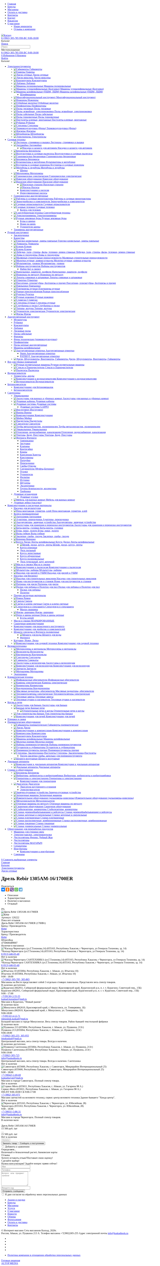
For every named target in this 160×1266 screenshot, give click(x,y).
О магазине (14, 23)
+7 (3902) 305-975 (10, 1094)
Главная (12, 4)
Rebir (4, 928)
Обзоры (12, 1216)
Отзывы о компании (24, 29)
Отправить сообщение (13, 1191)
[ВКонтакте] (3, 889)
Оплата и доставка (17, 12)
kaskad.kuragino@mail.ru (14, 999)
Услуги (11, 1208)
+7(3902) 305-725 (10, 1055)
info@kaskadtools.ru (11, 1058)
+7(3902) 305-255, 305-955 (15, 1035)
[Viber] (12, 889)
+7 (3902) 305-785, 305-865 (15, 979)
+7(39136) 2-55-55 (10, 996)
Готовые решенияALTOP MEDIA (10, 1262)
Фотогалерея (14, 1219)
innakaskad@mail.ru (11, 1038)
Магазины (13, 9)
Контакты (13, 15)
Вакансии (13, 20)
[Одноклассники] (7, 889)
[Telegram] (20, 889)
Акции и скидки (16, 1199)
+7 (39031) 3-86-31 (11, 1111)
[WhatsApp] (16, 889)
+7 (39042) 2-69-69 (11, 1075)
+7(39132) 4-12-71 (10, 1016)
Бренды (12, 6)
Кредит (11, 18)
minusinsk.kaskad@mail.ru (14, 1018)
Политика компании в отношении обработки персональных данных (44, 1255)
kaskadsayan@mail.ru (12, 1078)
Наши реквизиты (23, 26)
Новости (12, 1214)
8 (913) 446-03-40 (10, 954)
